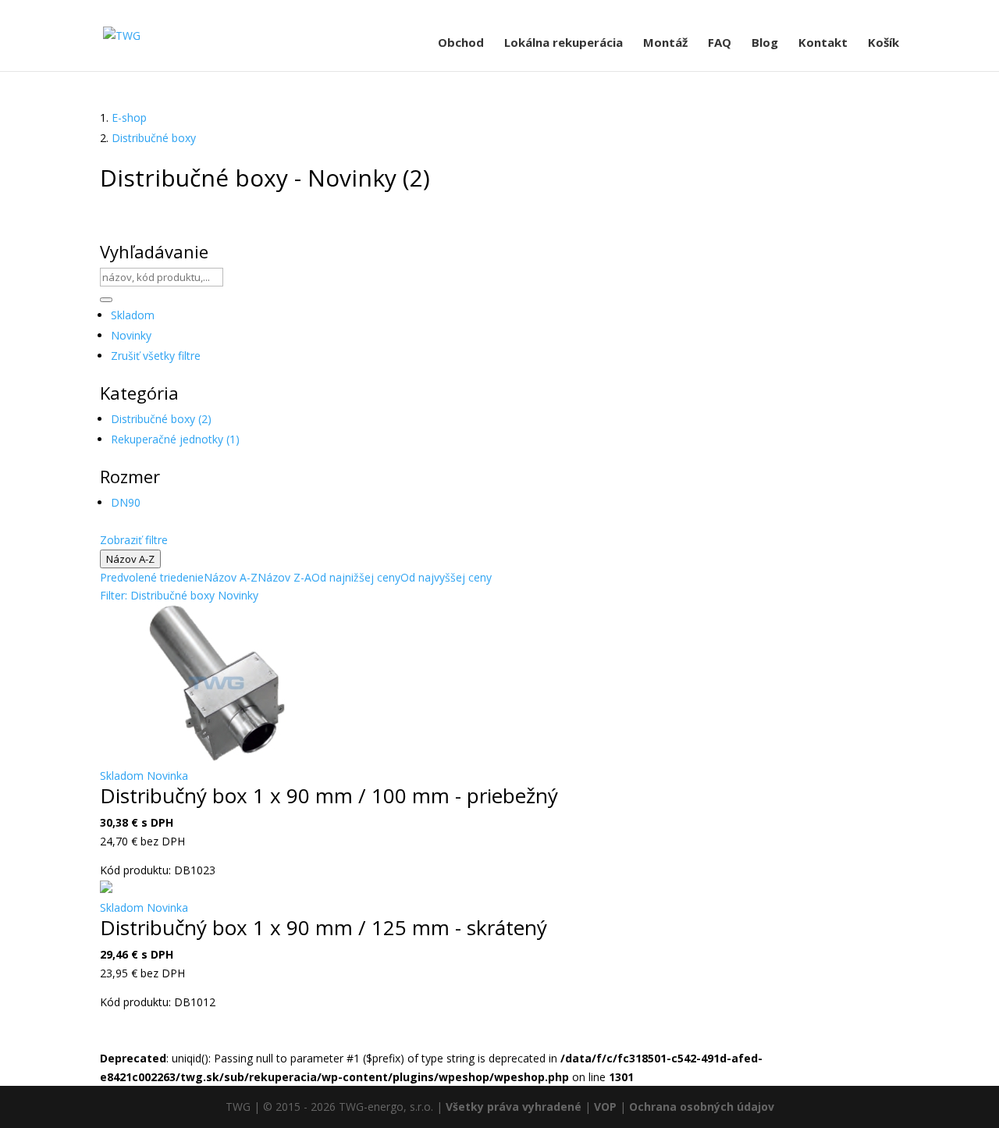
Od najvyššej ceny (446, 577)
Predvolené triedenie (152, 577)
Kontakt (823, 43)
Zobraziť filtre (134, 539)
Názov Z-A (284, 577)
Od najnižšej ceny (355, 577)
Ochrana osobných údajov (701, 1106)
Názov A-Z (130, 559)
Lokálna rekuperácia (563, 43)
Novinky (131, 335)
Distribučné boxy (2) (161, 418)
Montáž (665, 43)
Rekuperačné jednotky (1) (175, 439)
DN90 (125, 502)
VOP (605, 1106)
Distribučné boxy (154, 137)
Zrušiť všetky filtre (156, 355)
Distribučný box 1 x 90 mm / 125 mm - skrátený (323, 927)
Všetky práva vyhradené (513, 1106)
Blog (765, 43)
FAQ (719, 43)
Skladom (133, 315)
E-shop (129, 117)
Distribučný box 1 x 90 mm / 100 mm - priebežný (329, 795)
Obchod (461, 43)
